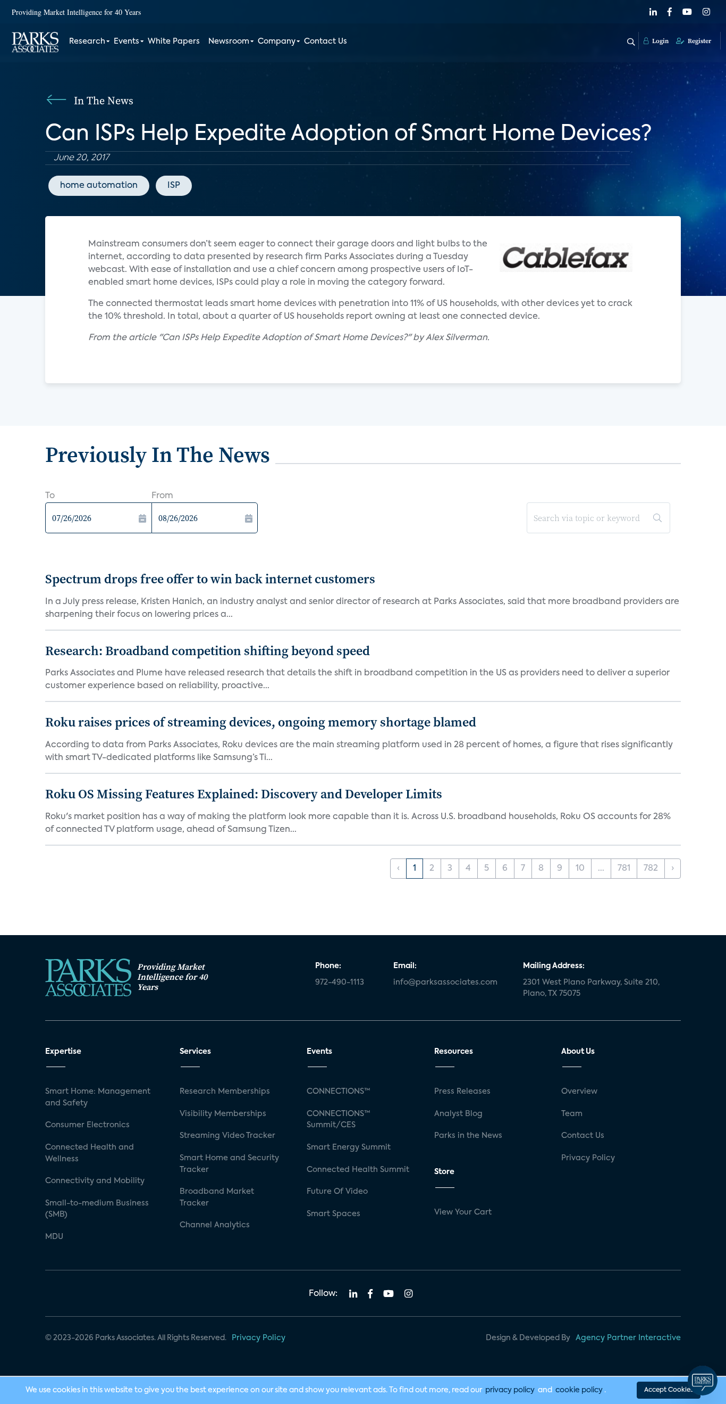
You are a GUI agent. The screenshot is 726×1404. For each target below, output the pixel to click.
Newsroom (228, 41)
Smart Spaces (333, 1214)
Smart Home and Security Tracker (229, 1164)
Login (660, 41)
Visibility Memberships (223, 1114)
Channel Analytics (215, 1225)
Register (698, 41)
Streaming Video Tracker (227, 1135)
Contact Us (325, 41)
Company (277, 41)
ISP (173, 185)
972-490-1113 (339, 982)
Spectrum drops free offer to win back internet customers (210, 579)
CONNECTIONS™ (338, 1091)
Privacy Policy (588, 1158)
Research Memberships (225, 1091)
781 (624, 868)
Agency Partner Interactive (628, 1338)
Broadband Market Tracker (217, 1197)
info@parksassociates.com (445, 982)
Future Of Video (337, 1191)
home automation (99, 185)
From (162, 496)
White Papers (174, 41)
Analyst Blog (458, 1114)
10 (580, 868)
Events (126, 41)
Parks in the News (468, 1135)
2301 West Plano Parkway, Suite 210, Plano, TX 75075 (591, 988)
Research (87, 41)
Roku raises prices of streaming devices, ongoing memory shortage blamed (260, 722)
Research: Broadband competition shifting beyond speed (207, 650)
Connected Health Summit (358, 1170)
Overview (579, 1091)
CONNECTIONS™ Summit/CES (338, 1119)
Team (572, 1114)
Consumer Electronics (87, 1125)
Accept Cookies (668, 1390)
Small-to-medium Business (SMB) (97, 1209)
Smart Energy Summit (349, 1147)
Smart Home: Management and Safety (97, 1097)
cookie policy (579, 1390)
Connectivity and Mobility (95, 1181)
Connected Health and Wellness (89, 1153)
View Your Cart (463, 1212)
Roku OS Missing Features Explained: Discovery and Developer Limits (243, 794)
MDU (54, 1237)
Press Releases (462, 1091)
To (50, 496)
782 (651, 868)
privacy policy (510, 1390)
